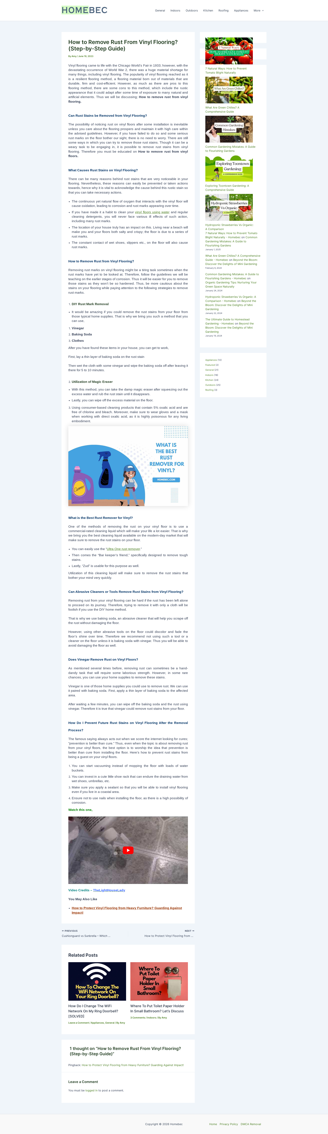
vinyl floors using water (152, 212)
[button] (262, 10)
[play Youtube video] (128, 850)
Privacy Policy (229, 1124)
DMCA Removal (251, 1124)
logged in (91, 1090)
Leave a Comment (78, 1022)
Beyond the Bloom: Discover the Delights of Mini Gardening (230, 305)
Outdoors (192, 10)
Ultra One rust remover (123, 549)
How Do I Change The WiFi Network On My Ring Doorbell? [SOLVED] (93, 1011)
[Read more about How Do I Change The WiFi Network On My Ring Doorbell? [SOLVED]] (97, 981)
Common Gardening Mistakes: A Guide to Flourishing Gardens (231, 241)
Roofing (223, 10)
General (160, 10)
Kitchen (208, 10)
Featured (210, 365)
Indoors (175, 10)
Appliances (241, 10)
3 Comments (137, 1017)
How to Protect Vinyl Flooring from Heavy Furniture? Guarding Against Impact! (133, 1065)
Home (213, 1124)
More (257, 10)
